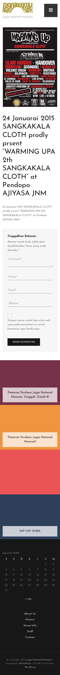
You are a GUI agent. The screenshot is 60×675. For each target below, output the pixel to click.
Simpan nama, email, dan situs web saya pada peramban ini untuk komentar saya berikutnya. (29, 324)
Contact (30, 637)
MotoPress (25, 663)
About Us (30, 614)
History (30, 619)
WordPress (30, 667)
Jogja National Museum (38, 660)
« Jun (28, 599)
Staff (30, 631)
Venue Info (30, 625)
